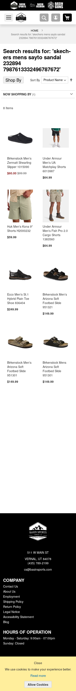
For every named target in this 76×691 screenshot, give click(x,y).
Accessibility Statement (18, 617)
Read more (38, 676)
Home (34, 30)
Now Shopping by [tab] (16, 88)
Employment (11, 596)
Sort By (36, 74)
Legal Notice (11, 612)
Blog (6, 622)
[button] (55, 18)
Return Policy (11, 606)
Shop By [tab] (12, 73)
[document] (38, 677)
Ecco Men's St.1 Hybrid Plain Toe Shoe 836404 (17, 293)
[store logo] (26, 17)
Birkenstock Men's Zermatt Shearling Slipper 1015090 (19, 157)
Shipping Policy (13, 601)
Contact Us (10, 586)
